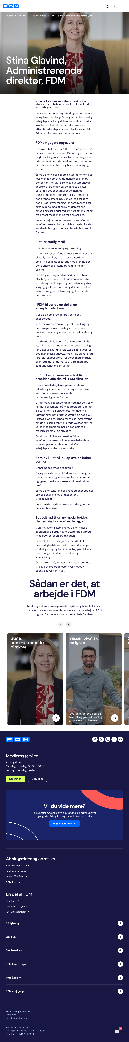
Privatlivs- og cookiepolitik (19, 1011)
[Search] (115, 6)
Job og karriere (38, 15)
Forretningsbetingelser (16, 1018)
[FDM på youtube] (120, 739)
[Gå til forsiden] (11, 6)
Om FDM (22, 15)
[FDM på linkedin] (114, 739)
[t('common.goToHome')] (18, 739)
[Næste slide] (68, 624)
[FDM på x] (101, 739)
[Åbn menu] (123, 6)
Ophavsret (11, 1014)
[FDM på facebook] (95, 739)
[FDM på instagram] (107, 739)
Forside (9, 15)
